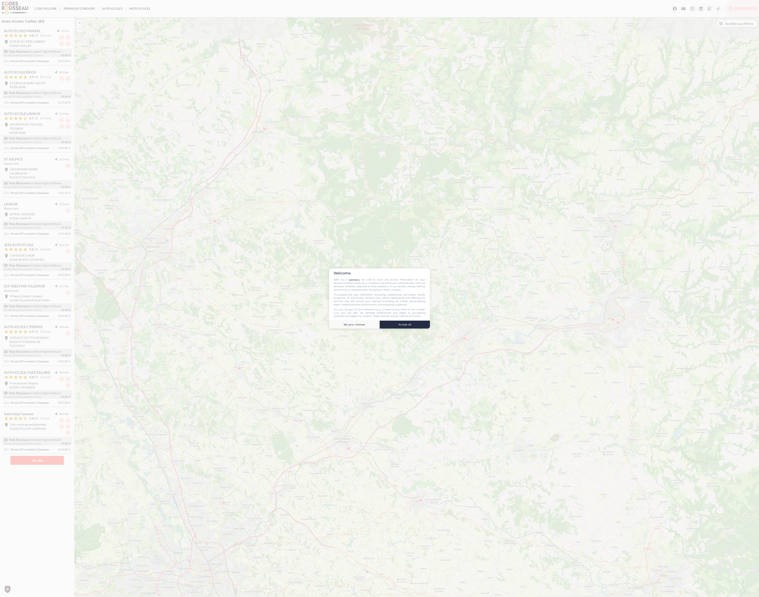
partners (354, 279)
